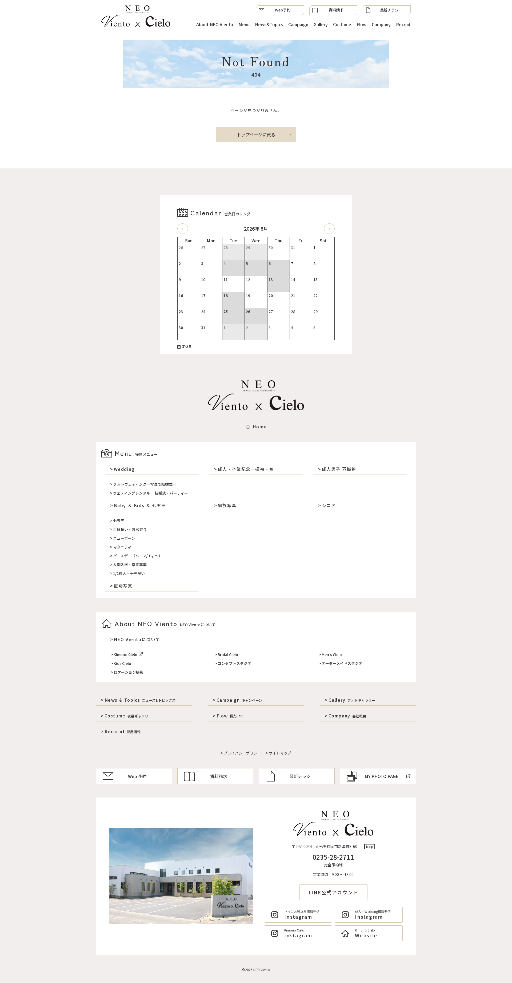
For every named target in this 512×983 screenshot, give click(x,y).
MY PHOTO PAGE (381, 776)
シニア (329, 505)
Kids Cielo (122, 663)
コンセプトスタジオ (234, 663)
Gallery (321, 24)
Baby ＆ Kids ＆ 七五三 (140, 505)
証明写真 (123, 585)
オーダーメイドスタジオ (342, 663)
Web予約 (282, 10)
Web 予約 (137, 776)
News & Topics (140, 700)
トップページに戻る (256, 134)
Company (381, 24)
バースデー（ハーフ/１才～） (137, 555)
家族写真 (227, 505)
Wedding (124, 469)
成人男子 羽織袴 (339, 469)
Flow (361, 24)
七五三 (118, 520)
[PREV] (182, 228)
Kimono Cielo (125, 654)
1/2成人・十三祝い (129, 573)
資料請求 (336, 10)
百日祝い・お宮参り (130, 529)
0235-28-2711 (333, 857)
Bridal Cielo (228, 654)
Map (369, 846)
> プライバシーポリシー (241, 753)
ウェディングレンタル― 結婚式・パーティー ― (153, 493)
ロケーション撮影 (128, 672)
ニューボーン (124, 538)
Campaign (298, 24)
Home (260, 426)
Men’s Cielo (332, 654)
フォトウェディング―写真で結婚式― (144, 484)
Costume (342, 24)
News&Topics (269, 24)
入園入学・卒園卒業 (130, 564)
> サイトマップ (278, 753)
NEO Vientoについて (137, 639)
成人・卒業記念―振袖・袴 (246, 469)
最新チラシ (389, 10)
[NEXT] (329, 228)
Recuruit (123, 731)
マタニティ (122, 547)
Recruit (403, 24)
